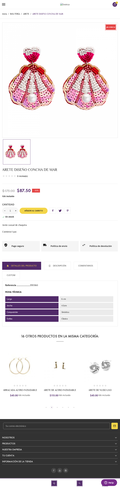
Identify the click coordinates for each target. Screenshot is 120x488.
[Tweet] (60, 211)
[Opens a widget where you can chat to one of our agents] (109, 483)
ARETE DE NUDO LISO (100, 390)
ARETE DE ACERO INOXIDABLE (60, 390)
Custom (11, 275)
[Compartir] (53, 211)
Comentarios (85, 265)
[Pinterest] (68, 211)
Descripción (59, 265)
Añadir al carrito (33, 211)
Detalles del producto (24, 265)
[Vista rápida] (20, 368)
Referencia (11, 285)
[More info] (26, 368)
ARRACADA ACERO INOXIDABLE (20, 390)
